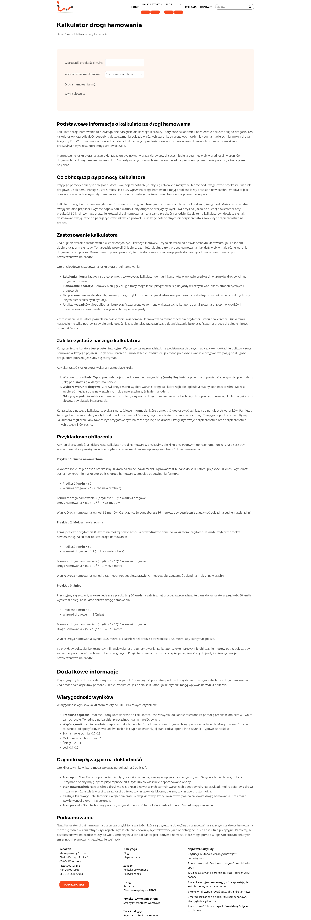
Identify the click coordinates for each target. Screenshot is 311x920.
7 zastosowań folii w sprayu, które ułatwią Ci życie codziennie (218, 908)
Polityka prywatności (136, 869)
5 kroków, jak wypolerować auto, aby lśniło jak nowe (219, 891)
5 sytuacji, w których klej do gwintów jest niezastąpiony (212, 856)
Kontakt (206, 7)
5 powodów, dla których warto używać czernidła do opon (219, 865)
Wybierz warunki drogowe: (83, 74)
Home (135, 7)
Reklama (190, 7)
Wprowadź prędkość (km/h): (84, 63)
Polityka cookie (132, 874)
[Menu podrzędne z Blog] (169, 12)
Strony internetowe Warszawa (141, 903)
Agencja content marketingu (140, 915)
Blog (126, 853)
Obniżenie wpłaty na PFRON (140, 890)
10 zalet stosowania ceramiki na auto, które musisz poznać (219, 875)
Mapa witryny (131, 857)
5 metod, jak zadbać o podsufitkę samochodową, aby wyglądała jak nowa (217, 899)
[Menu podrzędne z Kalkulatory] (145, 12)
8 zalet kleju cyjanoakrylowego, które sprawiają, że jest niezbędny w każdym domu (218, 884)
